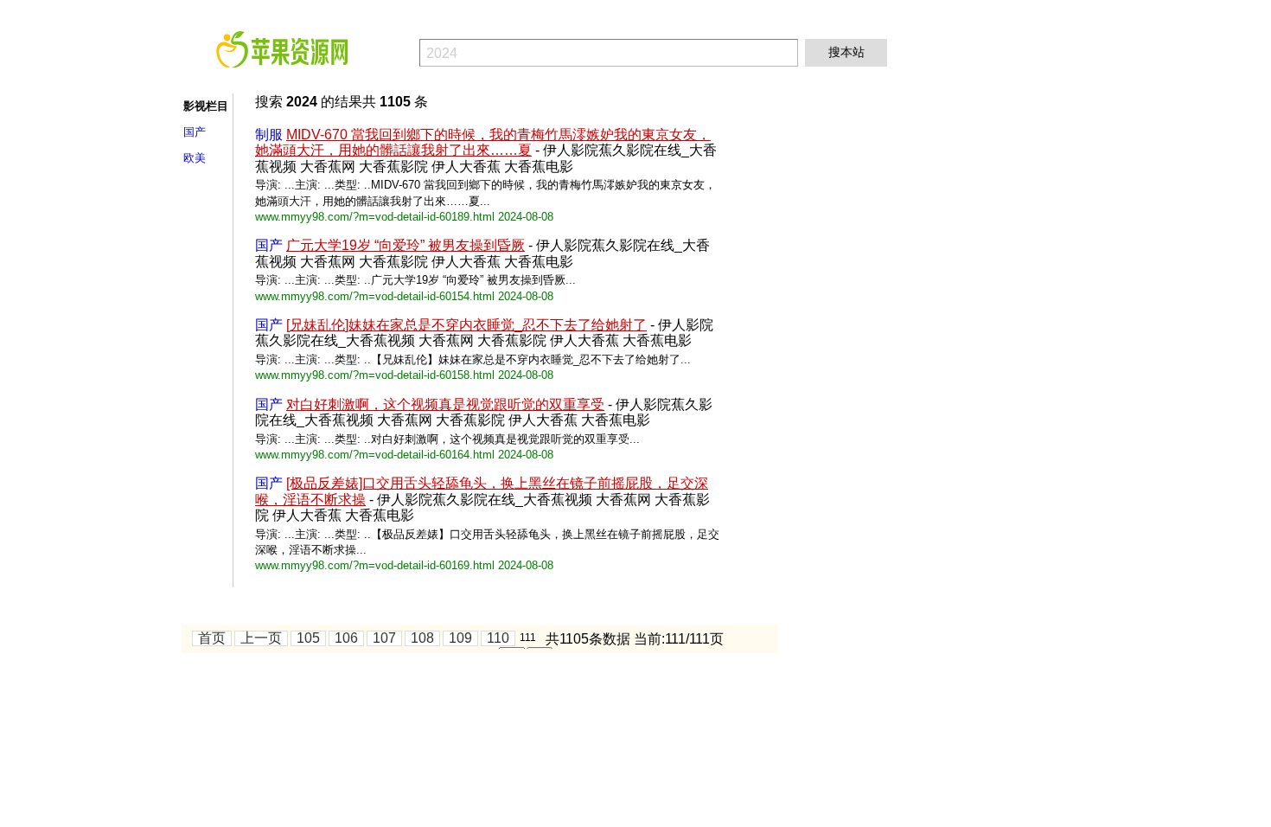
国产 (194, 131)
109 (460, 638)
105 (308, 638)
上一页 (261, 638)
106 (346, 638)
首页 (212, 638)
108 (422, 638)
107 (384, 638)
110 (498, 638)
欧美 (194, 157)
